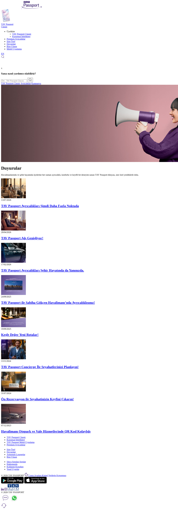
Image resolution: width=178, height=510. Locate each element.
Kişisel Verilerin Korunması (54, 475)
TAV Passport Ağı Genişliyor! (22, 238)
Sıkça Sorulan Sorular (16, 462)
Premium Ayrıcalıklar (16, 39)
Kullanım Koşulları (15, 467)
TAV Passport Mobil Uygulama (20, 442)
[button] (4, 507)
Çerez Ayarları (35, 475)
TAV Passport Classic (21, 34)
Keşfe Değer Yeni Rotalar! (20, 334)
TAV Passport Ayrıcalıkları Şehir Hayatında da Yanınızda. (42, 270)
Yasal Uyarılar (13, 469)
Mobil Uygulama (14, 49)
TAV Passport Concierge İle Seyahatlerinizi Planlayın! (40, 367)
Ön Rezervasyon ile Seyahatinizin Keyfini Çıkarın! (37, 399)
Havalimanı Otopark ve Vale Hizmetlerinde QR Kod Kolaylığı (46, 431)
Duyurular (11, 44)
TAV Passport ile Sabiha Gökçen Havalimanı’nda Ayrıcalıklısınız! (48, 302)
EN (2, 54)
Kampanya (36, 83)
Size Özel (11, 41)
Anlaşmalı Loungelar (16, 454)
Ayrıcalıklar (26, 83)
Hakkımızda (12, 464)
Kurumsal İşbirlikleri (21, 36)
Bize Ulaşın (12, 46)
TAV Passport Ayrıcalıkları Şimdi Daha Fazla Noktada (40, 206)
